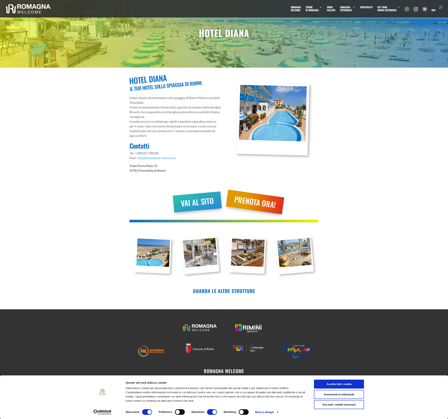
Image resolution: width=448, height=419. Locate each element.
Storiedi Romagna (312, 9)
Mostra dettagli (264, 412)
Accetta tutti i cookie (339, 384)
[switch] (180, 412)
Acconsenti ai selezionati (339, 394)
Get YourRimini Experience (387, 9)
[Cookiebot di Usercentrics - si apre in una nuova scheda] (102, 412)
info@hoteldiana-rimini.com (156, 158)
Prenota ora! (255, 201)
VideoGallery (331, 9)
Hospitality (366, 7)
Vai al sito (197, 202)
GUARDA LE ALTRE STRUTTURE (224, 290)
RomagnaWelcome (296, 9)
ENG (433, 10)
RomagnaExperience (346, 9)
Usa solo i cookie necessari (339, 404)
